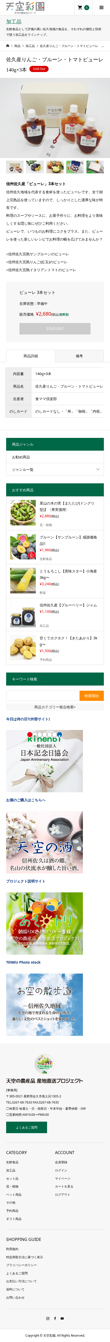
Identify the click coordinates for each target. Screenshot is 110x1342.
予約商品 (12, 1210)
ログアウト (62, 1194)
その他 (10, 1202)
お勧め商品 (21, 456)
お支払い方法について (21, 1281)
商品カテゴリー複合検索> (55, 706)
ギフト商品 (13, 1219)
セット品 (12, 1178)
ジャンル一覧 (23, 469)
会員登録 (61, 1162)
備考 (79, 355)
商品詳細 (31, 355)
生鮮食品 (12, 1162)
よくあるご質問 (26, 1127)
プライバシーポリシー (21, 1265)
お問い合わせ (15, 1297)
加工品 (10, 1170)
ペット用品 (13, 1194)
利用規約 (12, 1249)
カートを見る (64, 1186)
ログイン (61, 1170)
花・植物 (12, 1186)
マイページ (62, 1178)
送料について (15, 1289)
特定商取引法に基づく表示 (24, 1257)
